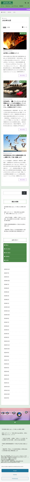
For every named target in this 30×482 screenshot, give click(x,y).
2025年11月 (7, 269)
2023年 (9, 12)
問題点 (6, 245)
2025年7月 (6, 273)
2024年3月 (6, 295)
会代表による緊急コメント (11, 53)
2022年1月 (6, 382)
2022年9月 (6, 352)
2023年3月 (6, 333)
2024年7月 (6, 284)
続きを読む (22, 75)
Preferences (15, 478)
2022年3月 (6, 375)
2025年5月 (6, 276)
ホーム (2, 6)
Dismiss (15, 474)
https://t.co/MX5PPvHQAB (7, 460)
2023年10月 (7, 314)
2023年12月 (7, 307)
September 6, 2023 (15, 462)
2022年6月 (6, 364)
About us (8, 6)
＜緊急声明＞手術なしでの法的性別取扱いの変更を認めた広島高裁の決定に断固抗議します (14, 230)
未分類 (6, 260)
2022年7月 (6, 360)
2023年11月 (7, 311)
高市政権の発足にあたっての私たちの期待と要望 (14, 207)
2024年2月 (6, 299)
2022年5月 (6, 367)
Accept (15, 470)
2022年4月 (6, 371)
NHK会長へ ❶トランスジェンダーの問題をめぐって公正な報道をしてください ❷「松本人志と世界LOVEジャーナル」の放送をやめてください (15, 104)
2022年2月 (6, 379)
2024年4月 (6, 292)
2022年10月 (7, 348)
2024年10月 (7, 280)
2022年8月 (6, 356)
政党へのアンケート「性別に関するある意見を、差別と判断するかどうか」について (14, 212)
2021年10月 (7, 394)
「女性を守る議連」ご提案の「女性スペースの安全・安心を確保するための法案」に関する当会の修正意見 (14, 219)
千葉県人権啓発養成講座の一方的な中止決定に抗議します (14, 225)
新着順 (4, 27)
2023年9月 (6, 318)
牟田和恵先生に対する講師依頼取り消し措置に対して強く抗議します (14, 156)
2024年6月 (6, 288)
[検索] (24, 193)
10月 (14, 12)
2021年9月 (6, 398)
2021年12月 (7, 386)
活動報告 (21, 6)
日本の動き (23, 33)
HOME (4, 12)
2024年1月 (6, 303)
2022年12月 (7, 341)
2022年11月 (7, 345)
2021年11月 (7, 390)
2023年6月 (6, 326)
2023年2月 (6, 337)
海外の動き (7, 252)
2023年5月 (6, 329)
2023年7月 (6, 322)
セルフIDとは (15, 6)
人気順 (8, 27)
